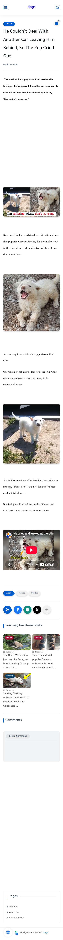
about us (13, 906)
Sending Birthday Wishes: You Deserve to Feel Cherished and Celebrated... (16, 700)
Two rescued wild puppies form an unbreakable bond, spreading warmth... (44, 661)
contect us (14, 912)
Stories (34, 593)
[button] (18, 610)
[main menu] (5, 7)
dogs (32, 7)
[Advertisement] (31, 142)
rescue (9, 24)
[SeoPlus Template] (16, 933)
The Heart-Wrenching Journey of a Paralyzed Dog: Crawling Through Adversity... (16, 661)
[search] (57, 7)
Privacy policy (16, 917)
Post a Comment (18, 736)
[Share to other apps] (47, 610)
